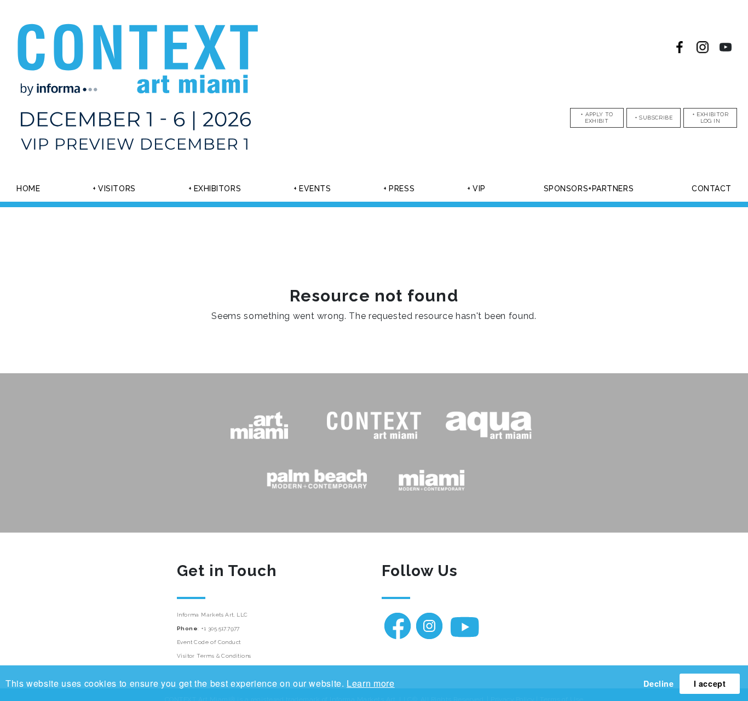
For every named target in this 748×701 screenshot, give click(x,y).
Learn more (370, 683)
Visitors (116, 188)
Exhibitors (217, 188)
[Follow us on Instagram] (702, 47)
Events (315, 188)
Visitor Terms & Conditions (214, 656)
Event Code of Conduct (208, 642)
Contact (712, 188)
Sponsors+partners (589, 188)
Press (402, 188)
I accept (710, 683)
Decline (658, 683)
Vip (479, 188)
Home (28, 188)
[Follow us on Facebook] (679, 47)
